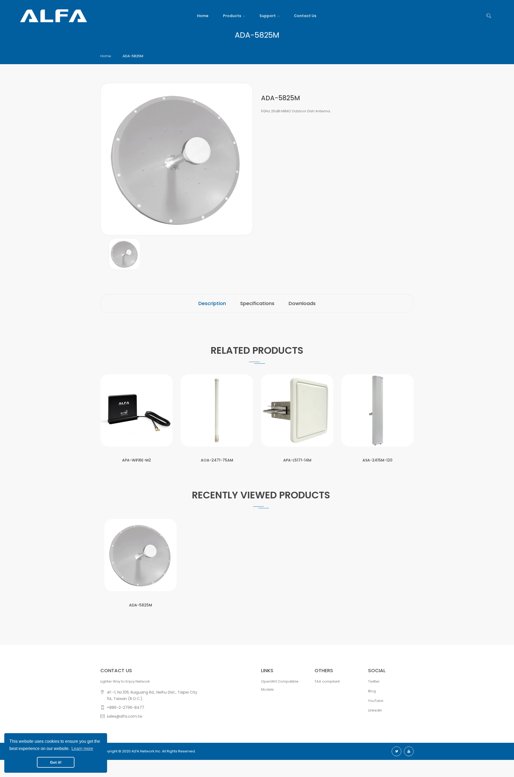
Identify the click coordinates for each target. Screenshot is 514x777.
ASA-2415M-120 (377, 460)
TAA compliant (327, 681)
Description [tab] (212, 303)
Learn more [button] (82, 748)
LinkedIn (375, 710)
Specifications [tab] (257, 303)
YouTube (375, 700)
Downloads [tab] (302, 303)
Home (105, 56)
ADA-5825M (140, 605)
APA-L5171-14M (297, 460)
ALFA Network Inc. (146, 751)
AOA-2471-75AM (217, 460)
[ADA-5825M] (124, 253)
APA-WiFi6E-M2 (136, 460)
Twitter (374, 681)
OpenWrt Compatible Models (279, 685)
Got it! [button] (56, 762)
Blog (372, 691)
